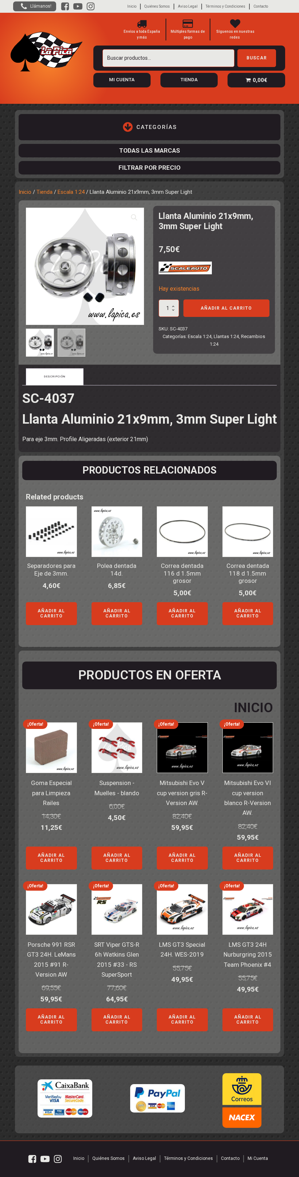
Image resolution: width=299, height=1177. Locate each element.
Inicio (131, 6)
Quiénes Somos (157, 6)
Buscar (256, 57)
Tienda (44, 192)
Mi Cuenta (258, 1158)
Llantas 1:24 (226, 336)
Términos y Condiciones (225, 6)
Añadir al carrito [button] (51, 613)
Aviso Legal (188, 6)
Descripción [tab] (55, 376)
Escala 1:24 (71, 192)
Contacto (260, 6)
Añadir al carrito (226, 308)
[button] (134, 217)
